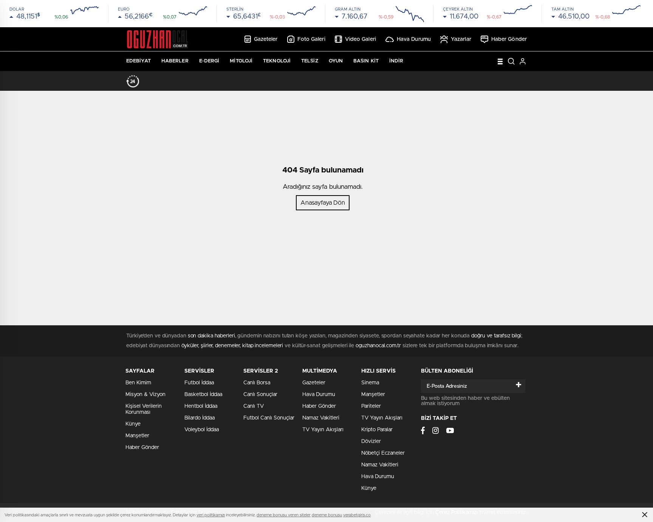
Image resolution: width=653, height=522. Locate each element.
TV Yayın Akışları (323, 429)
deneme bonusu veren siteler (284, 515)
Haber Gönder (509, 39)
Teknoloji (277, 61)
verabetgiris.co (357, 515)
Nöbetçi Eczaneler (383, 453)
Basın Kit (366, 61)
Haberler (175, 61)
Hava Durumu (414, 39)
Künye (133, 424)
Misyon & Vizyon (145, 394)
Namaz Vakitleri (320, 418)
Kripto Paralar (377, 429)
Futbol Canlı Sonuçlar (268, 418)
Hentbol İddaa (200, 406)
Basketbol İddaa (203, 394)
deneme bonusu (327, 515)
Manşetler (137, 435)
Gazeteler (266, 39)
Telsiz (309, 61)
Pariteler (371, 406)
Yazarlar (461, 39)
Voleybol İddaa (201, 429)
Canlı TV (253, 406)
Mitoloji (241, 61)
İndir (396, 61)
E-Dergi (209, 61)
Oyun (336, 61)
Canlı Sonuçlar (260, 394)
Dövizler (371, 441)
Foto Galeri (311, 39)
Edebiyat (138, 61)
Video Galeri (360, 39)
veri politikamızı (211, 515)
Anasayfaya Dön (322, 203)
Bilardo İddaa (199, 418)
